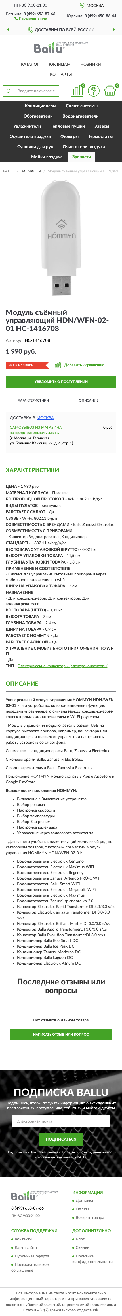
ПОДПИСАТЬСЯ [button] (61, 1140)
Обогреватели (38, 116)
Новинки (90, 65)
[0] (110, 91)
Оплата (82, 1210)
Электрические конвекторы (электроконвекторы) (63, 666)
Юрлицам (60, 65)
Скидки (82, 1248)
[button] (30, 18)
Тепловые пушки (68, 126)
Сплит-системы (82, 106)
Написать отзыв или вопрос (61, 1034)
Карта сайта (26, 1248)
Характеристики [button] (33, 400)
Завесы (101, 126)
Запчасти (81, 157)
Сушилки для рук (35, 147)
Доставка (84, 1201)
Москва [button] (45, 418)
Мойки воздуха (47, 157)
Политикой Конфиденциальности (89, 1152)
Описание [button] (88, 400)
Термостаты (100, 137)
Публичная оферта (32, 1256)
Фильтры (69, 137)
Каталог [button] (30, 65)
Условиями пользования (56, 1157)
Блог (80, 1239)
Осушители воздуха (30, 137)
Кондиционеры (40, 106)
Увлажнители (27, 126)
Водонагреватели (80, 116)
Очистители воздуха (84, 147)
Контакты (61, 74)
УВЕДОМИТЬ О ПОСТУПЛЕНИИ (61, 381)
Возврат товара (90, 1218)
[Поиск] (8, 91)
